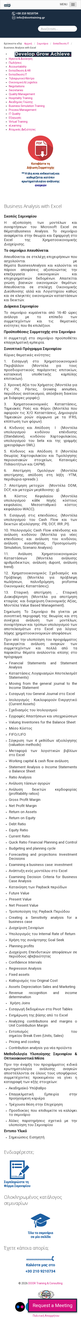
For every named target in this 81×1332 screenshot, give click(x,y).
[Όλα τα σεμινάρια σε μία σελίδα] (40, 1220)
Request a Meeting (53, 1305)
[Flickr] (20, 1306)
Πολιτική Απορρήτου (46, 1315)
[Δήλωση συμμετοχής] (40, 148)
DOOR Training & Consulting (45, 1283)
